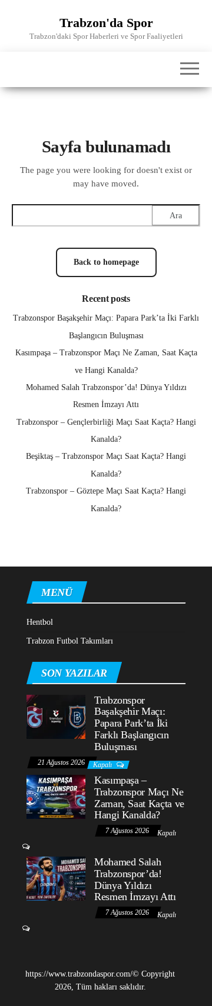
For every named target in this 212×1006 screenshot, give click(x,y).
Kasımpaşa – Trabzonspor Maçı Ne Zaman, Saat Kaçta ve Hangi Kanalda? (139, 797)
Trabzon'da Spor (106, 22)
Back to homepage (106, 262)
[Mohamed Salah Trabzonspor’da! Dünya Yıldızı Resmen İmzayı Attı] (55, 878)
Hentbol (39, 622)
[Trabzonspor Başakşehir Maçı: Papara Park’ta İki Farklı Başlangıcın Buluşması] (55, 715)
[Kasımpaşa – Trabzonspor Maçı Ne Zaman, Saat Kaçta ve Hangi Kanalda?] (55, 796)
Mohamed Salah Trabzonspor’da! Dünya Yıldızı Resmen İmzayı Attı (135, 879)
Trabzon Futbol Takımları (69, 641)
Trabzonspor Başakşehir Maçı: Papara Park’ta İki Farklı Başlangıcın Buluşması (131, 723)
